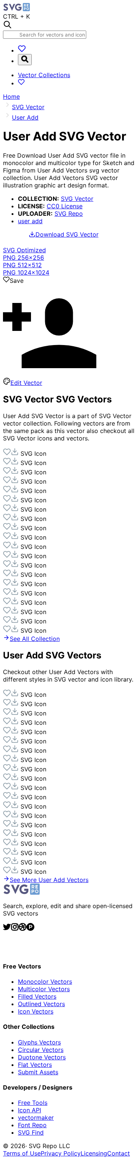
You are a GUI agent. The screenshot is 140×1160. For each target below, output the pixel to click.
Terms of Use (22, 1153)
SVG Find (31, 1132)
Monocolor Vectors (45, 981)
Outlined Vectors (41, 1004)
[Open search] (25, 59)
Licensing (94, 1153)
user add (30, 221)
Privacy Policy (61, 1153)
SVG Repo (69, 213)
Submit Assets (38, 1072)
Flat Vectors (35, 1064)
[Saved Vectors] (22, 50)
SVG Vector (77, 198)
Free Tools (32, 1102)
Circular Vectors (40, 1049)
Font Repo (32, 1125)
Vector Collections (44, 75)
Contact (118, 1153)
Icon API (29, 1110)
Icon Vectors (35, 1011)
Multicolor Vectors (44, 989)
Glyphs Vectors (39, 1042)
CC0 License (65, 206)
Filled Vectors (37, 996)
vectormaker (36, 1117)
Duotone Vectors (42, 1057)
